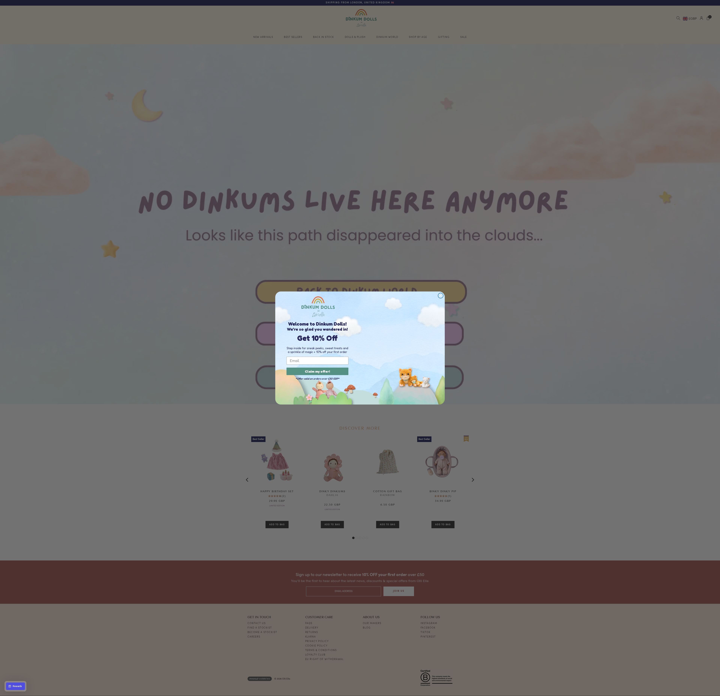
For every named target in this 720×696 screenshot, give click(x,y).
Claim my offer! (317, 371)
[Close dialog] (440, 295)
